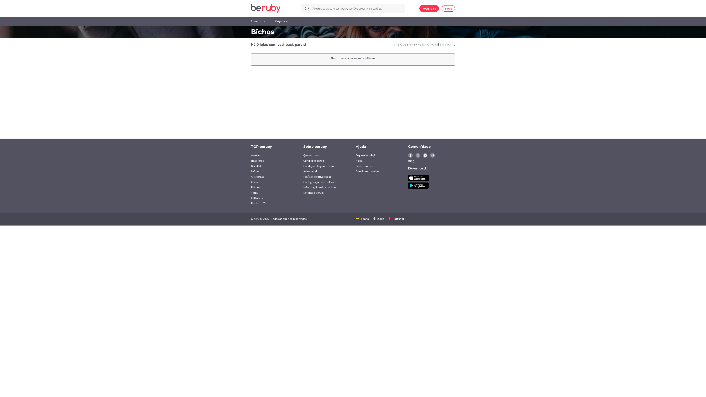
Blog (411, 161)
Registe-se (429, 8)
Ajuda (359, 160)
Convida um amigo (367, 171)
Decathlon (257, 166)
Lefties (255, 171)
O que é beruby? (365, 155)
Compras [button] (256, 21)
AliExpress (257, 176)
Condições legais (314, 160)
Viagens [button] (280, 21)
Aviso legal (310, 171)
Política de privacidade (317, 176)
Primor (255, 187)
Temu (254, 192)
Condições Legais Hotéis (318, 166)
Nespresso (257, 160)
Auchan (255, 182)
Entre (448, 8)
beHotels (257, 198)
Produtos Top (259, 203)
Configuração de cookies (318, 182)
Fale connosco (365, 166)
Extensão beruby (313, 192)
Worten (256, 155)
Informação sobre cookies (319, 187)
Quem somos (311, 155)
